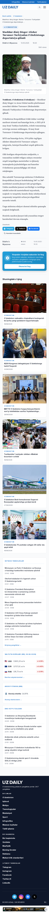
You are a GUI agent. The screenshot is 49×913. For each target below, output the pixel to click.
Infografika (16, 2)
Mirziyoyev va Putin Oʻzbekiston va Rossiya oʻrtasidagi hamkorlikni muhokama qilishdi (23, 569)
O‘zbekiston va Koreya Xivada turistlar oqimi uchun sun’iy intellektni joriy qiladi (23, 727)
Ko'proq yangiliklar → (13, 645)
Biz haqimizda (8, 838)
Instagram (7, 871)
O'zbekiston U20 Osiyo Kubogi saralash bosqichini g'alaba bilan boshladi (21, 614)
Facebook (34, 228)
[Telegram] (14, 896)
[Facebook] (27, 896)
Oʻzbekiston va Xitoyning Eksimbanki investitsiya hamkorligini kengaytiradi (20, 717)
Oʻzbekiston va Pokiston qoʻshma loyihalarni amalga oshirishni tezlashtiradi (23, 625)
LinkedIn (6, 883)
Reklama (6, 854)
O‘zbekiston (17, 16)
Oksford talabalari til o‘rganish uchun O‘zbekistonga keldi (20, 580)
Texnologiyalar (9, 809)
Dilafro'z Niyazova (9, 43)
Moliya (5, 805)
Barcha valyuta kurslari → (14, 677)
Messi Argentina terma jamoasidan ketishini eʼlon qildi (23, 603)
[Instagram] (21, 896)
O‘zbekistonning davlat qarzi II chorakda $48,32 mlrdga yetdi (22, 759)
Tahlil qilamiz (42, 2)
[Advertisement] (24, 909)
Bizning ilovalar (9, 850)
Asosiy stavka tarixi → (13, 700)
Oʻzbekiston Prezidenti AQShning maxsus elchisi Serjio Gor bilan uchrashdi (22, 635)
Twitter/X (22, 228)
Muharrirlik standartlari (12, 858)
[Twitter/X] (34, 896)
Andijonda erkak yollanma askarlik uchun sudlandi (22, 738)
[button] (39, 7)
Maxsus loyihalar (28, 2)
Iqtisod (5, 801)
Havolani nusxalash (13, 233)
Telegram (9, 228)
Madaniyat (7, 813)
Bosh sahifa (6, 16)
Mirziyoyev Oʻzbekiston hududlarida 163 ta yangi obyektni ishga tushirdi (22, 749)
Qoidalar (6, 842)
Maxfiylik (6, 846)
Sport (5, 817)
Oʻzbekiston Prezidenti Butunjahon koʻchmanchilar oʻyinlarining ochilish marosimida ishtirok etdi (20, 591)
